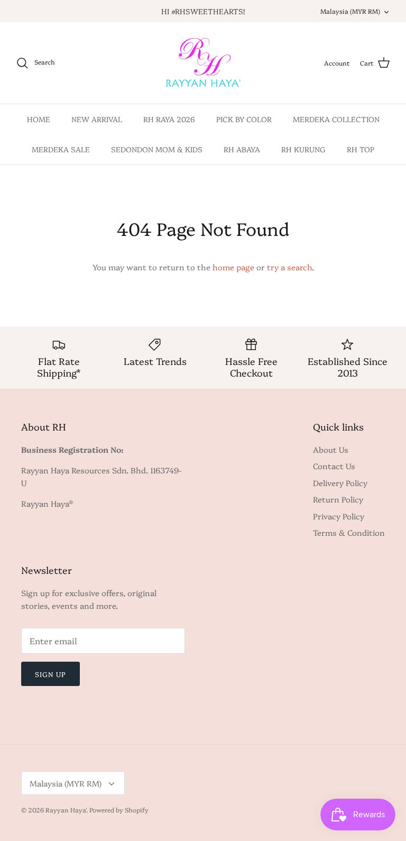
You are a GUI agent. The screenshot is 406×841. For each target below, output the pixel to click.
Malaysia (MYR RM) (350, 10)
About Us (330, 449)
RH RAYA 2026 (169, 119)
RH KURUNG (303, 149)
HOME (38, 119)
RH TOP (360, 149)
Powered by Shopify (119, 809)
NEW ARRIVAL (96, 119)
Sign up (50, 674)
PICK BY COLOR (244, 119)
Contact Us (334, 465)
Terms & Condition (349, 532)
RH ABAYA (242, 149)
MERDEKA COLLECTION (336, 119)
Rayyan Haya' (65, 809)
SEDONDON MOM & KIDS (156, 149)
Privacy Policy (338, 516)
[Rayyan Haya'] (203, 63)
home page (233, 266)
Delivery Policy (340, 482)
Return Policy (338, 499)
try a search (289, 266)
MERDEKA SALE (61, 149)
